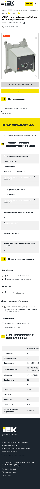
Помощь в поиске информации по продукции (14, 442)
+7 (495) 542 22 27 (10, 472)
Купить (20, 91)
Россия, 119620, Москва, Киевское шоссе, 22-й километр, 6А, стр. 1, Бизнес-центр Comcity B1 (19, 464)
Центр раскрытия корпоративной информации (15, 448)
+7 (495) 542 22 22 (10, 469)
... (9, 10)
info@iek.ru (8, 475)
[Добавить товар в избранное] (36, 36)
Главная (3, 10)
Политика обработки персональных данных (14, 455)
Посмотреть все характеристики (19, 84)
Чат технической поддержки (9, 445)
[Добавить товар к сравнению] (36, 38)
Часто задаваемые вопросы (9, 451)
